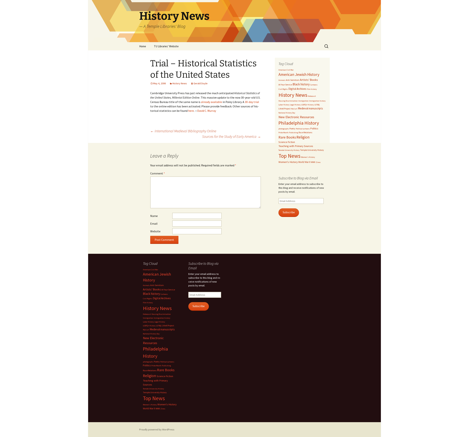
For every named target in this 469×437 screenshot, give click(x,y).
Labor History (283, 105)
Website (155, 231)
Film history (312, 89)
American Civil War (286, 70)
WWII (313, 162)
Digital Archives (297, 89)
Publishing (293, 132)
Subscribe (289, 212)
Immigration (303, 101)
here (191, 111)
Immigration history (317, 101)
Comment (157, 173)
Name (154, 216)
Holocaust (312, 96)
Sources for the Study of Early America (231, 136)
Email (154, 223)
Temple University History (312, 150)
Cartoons (313, 85)
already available (211, 102)
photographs (283, 129)
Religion (303, 137)
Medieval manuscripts (310, 108)
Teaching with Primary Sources (295, 146)
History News (179, 83)
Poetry (292, 128)
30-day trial (252, 102)
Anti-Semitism (292, 80)
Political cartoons (303, 129)
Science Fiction (286, 142)
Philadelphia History (298, 123)
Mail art (294, 109)
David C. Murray (206, 111)
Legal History (295, 105)
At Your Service (285, 84)
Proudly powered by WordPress (156, 429)
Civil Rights (283, 89)
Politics (314, 128)
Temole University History (289, 150)
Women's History (308, 157)
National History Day (286, 113)
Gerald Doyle (200, 83)
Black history (301, 84)
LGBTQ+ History (307, 105)
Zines (318, 162)
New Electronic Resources (296, 117)
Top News (289, 155)
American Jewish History (298, 74)
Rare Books (287, 137)
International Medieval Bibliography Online (183, 131)
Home (142, 46)
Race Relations (305, 132)
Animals (281, 80)
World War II (304, 162)
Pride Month (283, 132)
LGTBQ (317, 105)
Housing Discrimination (288, 101)
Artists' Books (309, 80)
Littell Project (284, 108)
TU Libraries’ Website (166, 46)
